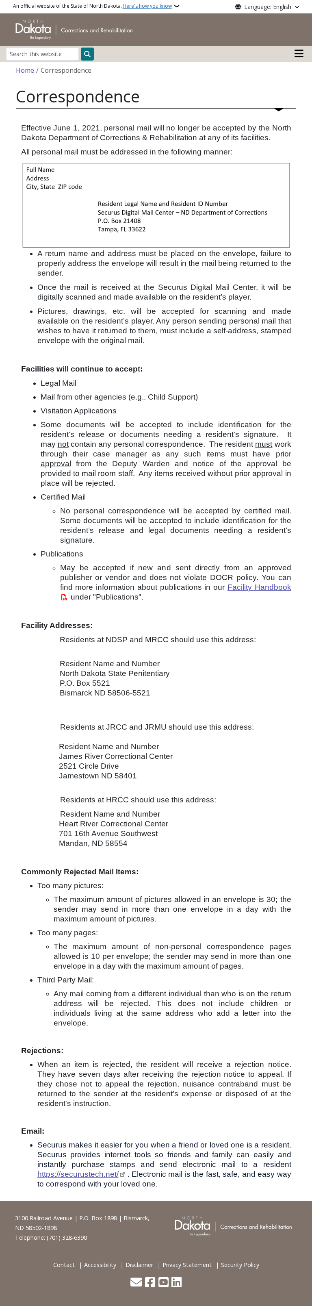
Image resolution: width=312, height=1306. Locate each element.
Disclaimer (139, 1265)
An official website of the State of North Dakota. (92, 5)
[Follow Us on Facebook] (150, 1282)
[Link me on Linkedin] (176, 1282)
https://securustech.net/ (78, 1174)
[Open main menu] (299, 53)
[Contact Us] (136, 1282)
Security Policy (240, 1265)
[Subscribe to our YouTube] (163, 1282)
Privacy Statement (187, 1265)
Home (25, 70)
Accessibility (100, 1265)
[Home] (75, 28)
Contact (64, 1265)
